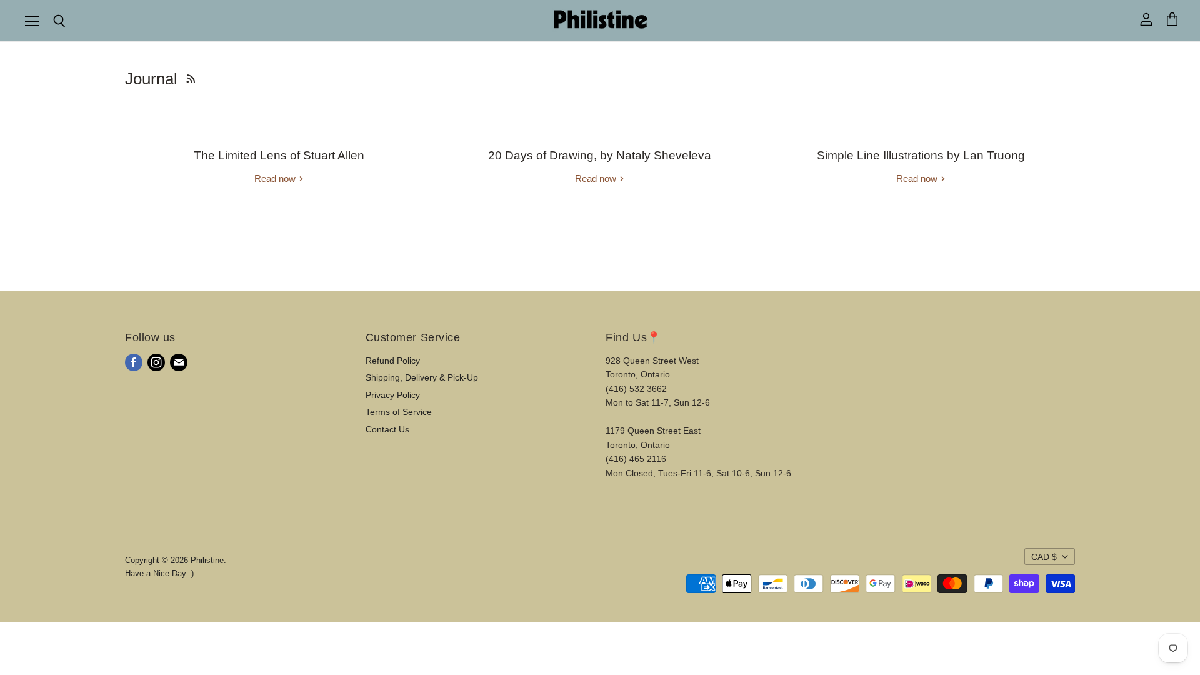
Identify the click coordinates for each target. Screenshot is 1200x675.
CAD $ (1044, 557)
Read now (276, 178)
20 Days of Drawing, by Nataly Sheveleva (599, 155)
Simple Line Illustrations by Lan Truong (921, 155)
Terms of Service (399, 412)
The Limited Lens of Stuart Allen (279, 155)
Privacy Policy (393, 395)
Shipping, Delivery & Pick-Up (422, 377)
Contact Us (387, 429)
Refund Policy (393, 361)
